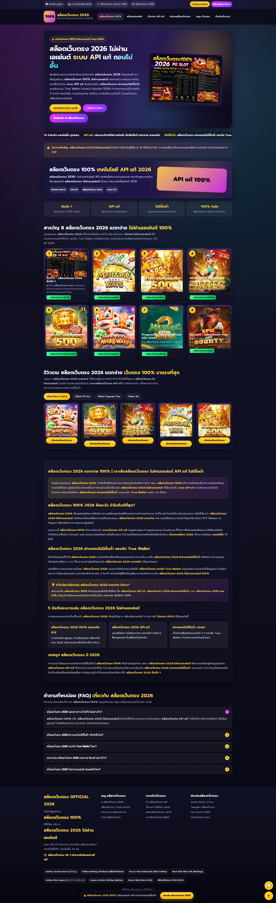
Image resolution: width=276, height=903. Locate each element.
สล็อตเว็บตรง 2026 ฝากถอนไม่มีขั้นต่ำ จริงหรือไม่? (137, 734)
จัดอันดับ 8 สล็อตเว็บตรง (69, 118)
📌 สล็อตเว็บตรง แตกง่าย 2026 (112, 4)
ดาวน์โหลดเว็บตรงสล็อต (158, 817)
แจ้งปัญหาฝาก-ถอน (200, 817)
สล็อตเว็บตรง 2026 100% (171, 880)
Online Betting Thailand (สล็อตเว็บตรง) (103, 871)
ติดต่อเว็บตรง (222, 16)
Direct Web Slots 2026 (140, 880)
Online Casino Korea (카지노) (61, 871)
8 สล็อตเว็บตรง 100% (112, 802)
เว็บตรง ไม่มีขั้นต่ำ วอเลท (158, 807)
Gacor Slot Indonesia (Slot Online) (148, 871)
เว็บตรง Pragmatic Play (109, 396)
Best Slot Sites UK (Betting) (187, 871)
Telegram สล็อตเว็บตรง (203, 807)
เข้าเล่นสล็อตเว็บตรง (61, 440)
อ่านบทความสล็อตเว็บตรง (113, 812)
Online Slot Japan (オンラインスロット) (65, 880)
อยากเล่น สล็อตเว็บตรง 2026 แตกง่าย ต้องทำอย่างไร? (137, 757)
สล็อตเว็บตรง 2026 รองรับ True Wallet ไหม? (137, 746)
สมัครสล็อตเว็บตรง (221, 4)
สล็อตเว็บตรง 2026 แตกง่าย (115, 807)
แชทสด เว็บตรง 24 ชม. (202, 802)
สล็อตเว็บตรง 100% (110, 16)
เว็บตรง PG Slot (82, 396)
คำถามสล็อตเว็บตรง (180, 16)
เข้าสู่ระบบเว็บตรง (200, 4)
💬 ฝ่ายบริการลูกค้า (54, 4)
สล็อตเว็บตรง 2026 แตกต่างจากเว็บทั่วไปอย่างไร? (137, 711)
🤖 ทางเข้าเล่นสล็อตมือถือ (80, 4)
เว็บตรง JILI (133, 396)
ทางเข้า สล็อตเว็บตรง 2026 (177, 895)
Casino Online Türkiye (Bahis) (106, 880)
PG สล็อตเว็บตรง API (156, 802)
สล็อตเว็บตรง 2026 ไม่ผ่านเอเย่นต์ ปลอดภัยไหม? (137, 769)
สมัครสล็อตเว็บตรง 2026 (158, 812)
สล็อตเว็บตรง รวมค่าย (57, 396)
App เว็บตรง (203, 16)
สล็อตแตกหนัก (134, 16)
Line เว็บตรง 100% (200, 812)
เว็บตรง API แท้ (156, 16)
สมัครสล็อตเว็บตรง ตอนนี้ (65, 108)
